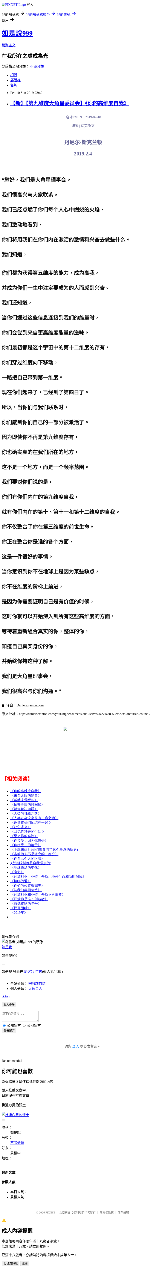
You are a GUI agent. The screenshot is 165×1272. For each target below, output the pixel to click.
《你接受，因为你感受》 (29, 840)
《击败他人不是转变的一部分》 (34, 854)
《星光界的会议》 (24, 836)
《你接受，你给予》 (25, 845)
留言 (38, 971)
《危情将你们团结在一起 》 (31, 822)
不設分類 (37, 66)
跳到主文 (8, 45)
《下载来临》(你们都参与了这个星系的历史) (44, 849)
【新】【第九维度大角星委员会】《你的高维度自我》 (69, 103)
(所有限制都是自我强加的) (30, 863)
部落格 (15, 80)
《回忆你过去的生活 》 (28, 831)
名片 (13, 85)
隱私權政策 (107, 1212)
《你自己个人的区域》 (27, 858)
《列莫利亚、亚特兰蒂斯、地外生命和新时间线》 (48, 876)
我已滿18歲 (10, 1263)
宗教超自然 (37, 983)
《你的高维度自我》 (25, 791)
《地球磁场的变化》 (25, 867)
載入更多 (9, 1004)
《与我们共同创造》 (26, 890)
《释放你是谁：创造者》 (29, 899)
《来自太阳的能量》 (25, 795)
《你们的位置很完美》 (28, 885)
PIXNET (50, 1212)
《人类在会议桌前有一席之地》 (34, 818)
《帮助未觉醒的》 (24, 800)
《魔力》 (17, 872)
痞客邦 (29, 971)
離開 (25, 1263)
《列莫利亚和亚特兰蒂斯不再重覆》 (38, 894)
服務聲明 (123, 1212)
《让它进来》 (20, 827)
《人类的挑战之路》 (25, 813)
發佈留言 (9, 1030)
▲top (5, 996)
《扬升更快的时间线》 (27, 804)
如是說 (7, 947)
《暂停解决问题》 (24, 809)
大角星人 (35, 989)
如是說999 (17, 33)
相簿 (13, 75)
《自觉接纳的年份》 (25, 903)
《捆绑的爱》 (20, 881)
